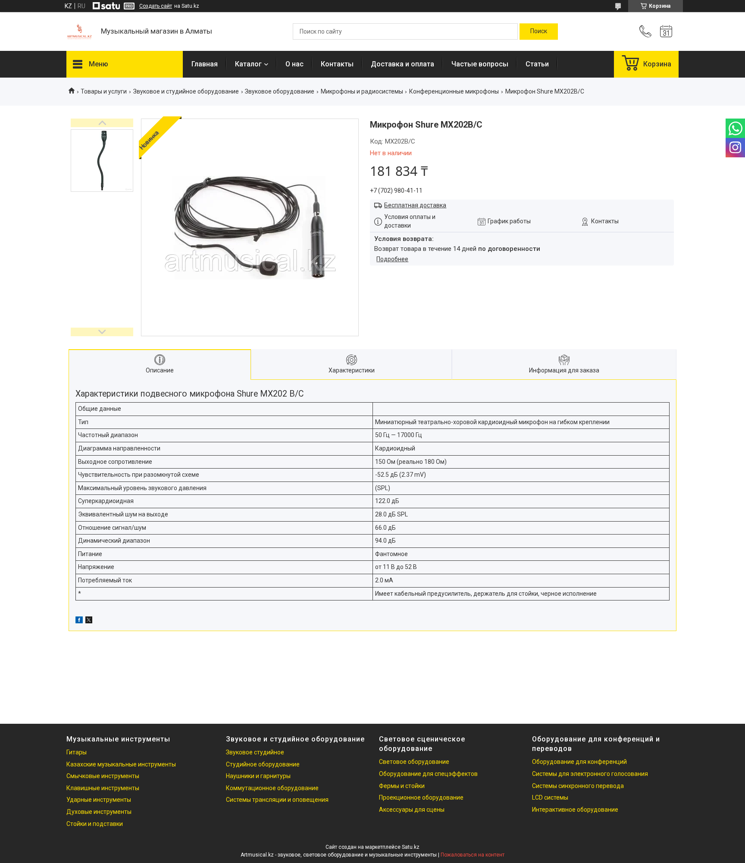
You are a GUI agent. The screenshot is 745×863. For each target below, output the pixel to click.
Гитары (76, 752)
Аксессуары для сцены (411, 809)
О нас (294, 64)
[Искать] (539, 31)
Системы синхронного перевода (578, 785)
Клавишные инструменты (102, 788)
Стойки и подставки (94, 823)
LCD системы (550, 797)
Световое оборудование (414, 761)
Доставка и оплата (402, 64)
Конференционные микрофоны (454, 91)
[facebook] (79, 621)
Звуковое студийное (255, 752)
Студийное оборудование (263, 764)
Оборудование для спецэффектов (428, 773)
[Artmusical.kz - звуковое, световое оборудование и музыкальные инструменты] (79, 31)
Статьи (537, 64)
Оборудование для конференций (579, 761)
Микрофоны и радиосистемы (362, 91)
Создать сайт (155, 6)
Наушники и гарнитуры (258, 775)
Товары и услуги (104, 91)
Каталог (248, 64)
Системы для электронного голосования (590, 773)
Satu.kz (410, 847)
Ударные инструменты (98, 799)
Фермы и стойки (402, 785)
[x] (88, 621)
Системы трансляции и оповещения (277, 799)
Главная (204, 64)
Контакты (337, 64)
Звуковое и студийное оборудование (186, 91)
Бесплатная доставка (415, 205)
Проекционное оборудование (421, 797)
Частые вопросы (479, 64)
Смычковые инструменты (102, 775)
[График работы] (666, 31)
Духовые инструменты (98, 811)
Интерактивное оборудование (575, 809)
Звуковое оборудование (279, 91)
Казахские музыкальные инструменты (121, 764)
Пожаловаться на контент (472, 855)
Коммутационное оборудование (272, 788)
